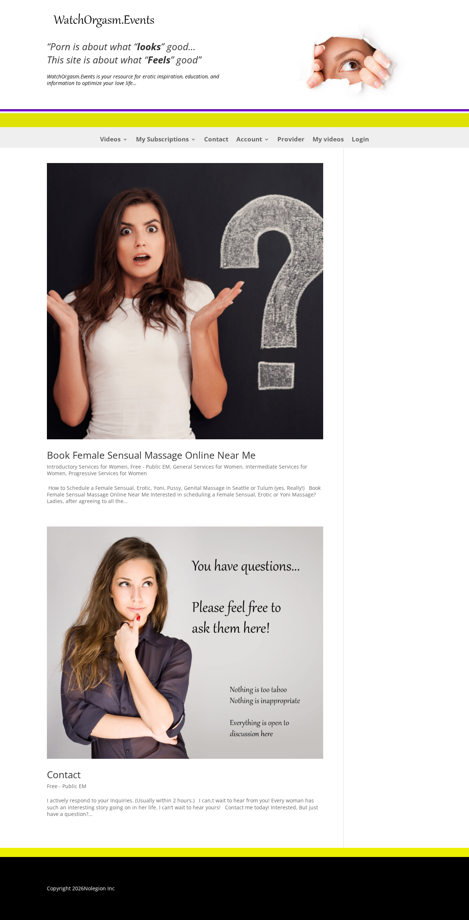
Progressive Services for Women (108, 473)
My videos (328, 140)
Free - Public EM (150, 466)
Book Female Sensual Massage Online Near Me (151, 455)
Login (360, 140)
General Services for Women (208, 466)
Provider (290, 140)
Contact (216, 140)
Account (249, 140)
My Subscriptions (162, 140)
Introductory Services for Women (87, 466)
